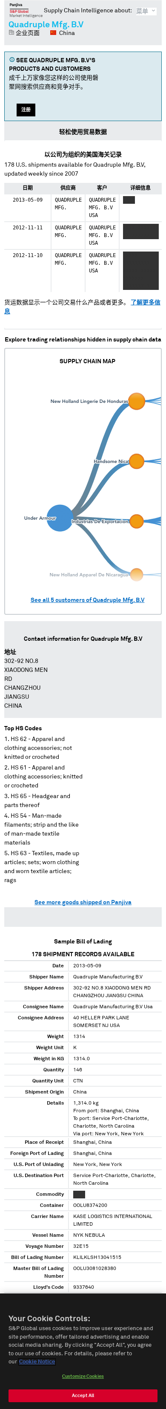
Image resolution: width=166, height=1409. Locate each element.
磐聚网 (26, 10)
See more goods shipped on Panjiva (83, 903)
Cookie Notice (37, 1362)
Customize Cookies (83, 1376)
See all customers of (88, 600)
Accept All (83, 1395)
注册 (26, 109)
